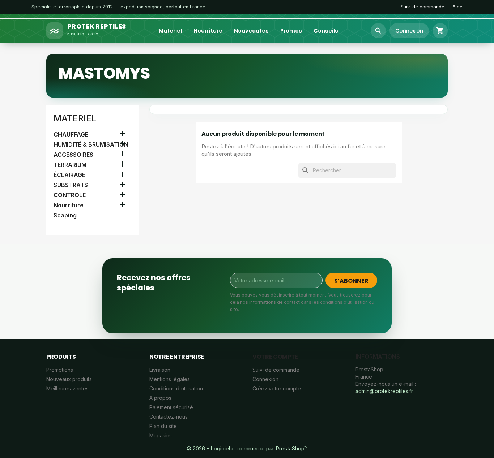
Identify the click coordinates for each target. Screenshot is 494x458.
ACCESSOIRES (73, 154)
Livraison (159, 370)
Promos (291, 30)
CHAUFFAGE (71, 134)
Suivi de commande (422, 6)
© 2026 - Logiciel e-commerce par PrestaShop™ (247, 448)
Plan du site (163, 426)
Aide (457, 6)
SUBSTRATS (71, 185)
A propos (160, 398)
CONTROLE (70, 195)
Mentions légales (169, 379)
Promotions (59, 370)
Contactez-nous (168, 417)
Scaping (65, 215)
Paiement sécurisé (171, 407)
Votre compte (275, 357)
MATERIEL (75, 118)
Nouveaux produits (69, 379)
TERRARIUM (70, 164)
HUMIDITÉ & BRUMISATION (91, 144)
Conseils (326, 30)
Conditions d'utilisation (176, 388)
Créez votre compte (276, 388)
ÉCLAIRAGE (69, 174)
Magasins (160, 435)
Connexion (265, 379)
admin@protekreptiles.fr (384, 391)
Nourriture (207, 30)
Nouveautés (251, 30)
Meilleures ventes (67, 388)
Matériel (170, 30)
